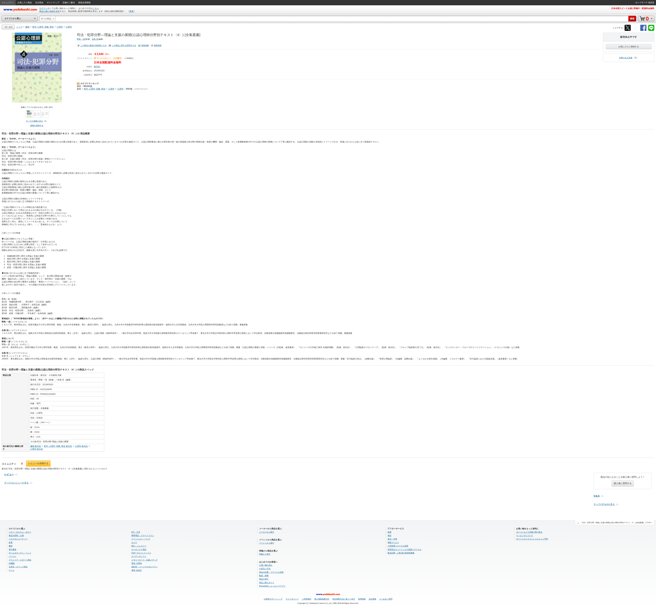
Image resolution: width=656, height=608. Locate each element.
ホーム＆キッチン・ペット (20, 553)
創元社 (97, 66)
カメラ (134, 542)
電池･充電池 (136, 563)
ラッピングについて (524, 535)
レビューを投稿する (38, 463)
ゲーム (11, 570)
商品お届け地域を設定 (49, 11)
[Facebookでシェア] (643, 30)
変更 (131, 11)
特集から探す (264, 554)
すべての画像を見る (34, 121)
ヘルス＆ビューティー (18, 539)
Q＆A (597, 495)
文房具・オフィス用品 (18, 567)
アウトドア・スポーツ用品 (20, 560)
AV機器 (12, 563)
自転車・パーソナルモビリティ (144, 567)
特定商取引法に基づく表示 (343, 599)
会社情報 (372, 599)
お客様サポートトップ (273, 599)
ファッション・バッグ (140, 539)
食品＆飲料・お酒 (16, 535)
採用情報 (362, 599)
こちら (96, 8)
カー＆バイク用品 (138, 549)
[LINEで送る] (651, 30)
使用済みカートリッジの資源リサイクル (404, 549)
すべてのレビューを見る (16, 483)
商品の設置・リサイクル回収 (271, 572)
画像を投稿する (36, 125)
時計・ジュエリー (138, 546)
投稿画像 (145, 45)
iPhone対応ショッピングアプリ (272, 586)
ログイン (43, 8)
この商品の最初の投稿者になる (93, 45)
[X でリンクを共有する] (628, 30)
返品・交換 (392, 539)
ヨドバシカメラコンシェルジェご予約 (532, 539)
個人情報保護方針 (321, 599)
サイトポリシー (292, 599)
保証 (389, 535)
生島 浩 (95, 39)
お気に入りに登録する (628, 46)
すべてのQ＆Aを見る (604, 504)
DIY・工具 (135, 532)
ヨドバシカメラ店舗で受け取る (529, 532)
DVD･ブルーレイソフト (141, 553)
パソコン (12, 556)
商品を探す (264, 579)
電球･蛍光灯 (136, 570)
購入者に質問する (623, 483)
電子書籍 (12, 549)
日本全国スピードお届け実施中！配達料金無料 (632, 8)
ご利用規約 (306, 599)
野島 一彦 (81, 39)
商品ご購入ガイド (266, 583)
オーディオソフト (138, 556)
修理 (389, 532)
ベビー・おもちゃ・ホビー (20, 532)
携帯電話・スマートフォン (142, 535)
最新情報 (157, 45)
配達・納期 (264, 576)
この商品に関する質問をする (124, 45)
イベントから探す (266, 543)
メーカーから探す (266, 532)
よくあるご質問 (385, 599)
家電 (10, 542)
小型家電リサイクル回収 (398, 546)
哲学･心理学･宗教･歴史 (94, 89)
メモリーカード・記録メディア (144, 560)
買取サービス (393, 542)
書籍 (79, 86)
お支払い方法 (264, 569)
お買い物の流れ (265, 565)
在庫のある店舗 (625, 58)
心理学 (111, 89)
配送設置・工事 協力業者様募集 (401, 553)
